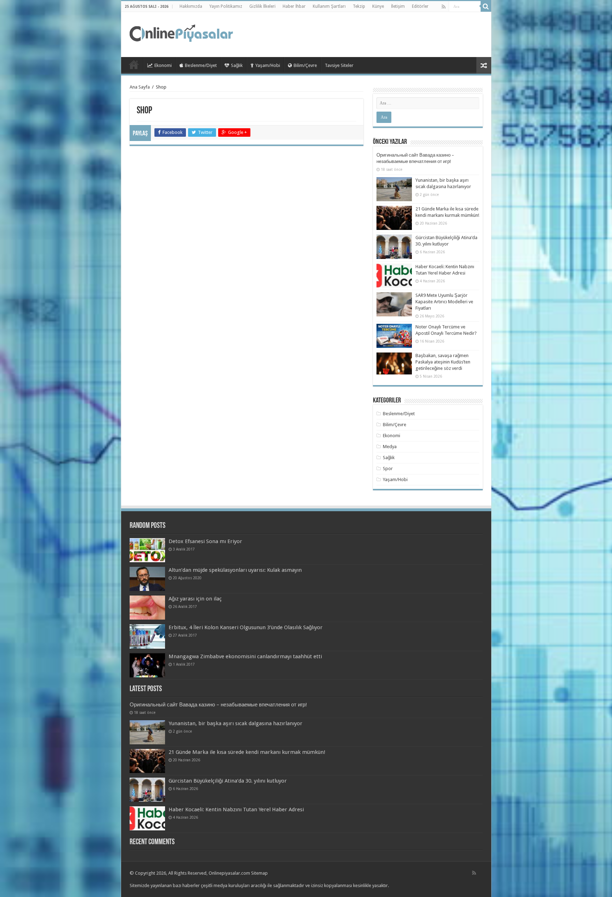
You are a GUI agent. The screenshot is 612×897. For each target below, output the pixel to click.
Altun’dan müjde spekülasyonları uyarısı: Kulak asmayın (235, 570)
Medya (390, 446)
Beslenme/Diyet (201, 65)
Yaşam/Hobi (267, 65)
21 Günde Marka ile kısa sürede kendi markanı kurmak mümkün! (247, 752)
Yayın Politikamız (225, 6)
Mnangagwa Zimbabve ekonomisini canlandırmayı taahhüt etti (245, 656)
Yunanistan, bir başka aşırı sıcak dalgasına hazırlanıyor (235, 723)
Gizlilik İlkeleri (262, 6)
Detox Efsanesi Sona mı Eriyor (205, 541)
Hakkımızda (191, 6)
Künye (378, 6)
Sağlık (237, 65)
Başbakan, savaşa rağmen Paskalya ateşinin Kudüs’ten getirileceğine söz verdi (442, 362)
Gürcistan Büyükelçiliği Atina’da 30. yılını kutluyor (228, 781)
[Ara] (486, 6)
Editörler (420, 6)
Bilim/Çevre (305, 65)
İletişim (398, 6)
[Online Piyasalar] (182, 33)
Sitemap (259, 873)
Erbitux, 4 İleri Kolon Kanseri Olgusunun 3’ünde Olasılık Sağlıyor (246, 627)
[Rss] (443, 6)
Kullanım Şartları (329, 6)
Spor (388, 468)
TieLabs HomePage (134, 64)
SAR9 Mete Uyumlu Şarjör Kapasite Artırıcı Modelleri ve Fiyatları (444, 302)
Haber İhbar (294, 6)
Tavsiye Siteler (339, 65)
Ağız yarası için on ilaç (195, 599)
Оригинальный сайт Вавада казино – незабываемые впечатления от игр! (218, 704)
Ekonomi (163, 65)
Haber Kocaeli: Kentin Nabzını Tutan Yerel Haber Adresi (236, 809)
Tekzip (359, 6)
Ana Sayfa (140, 87)
